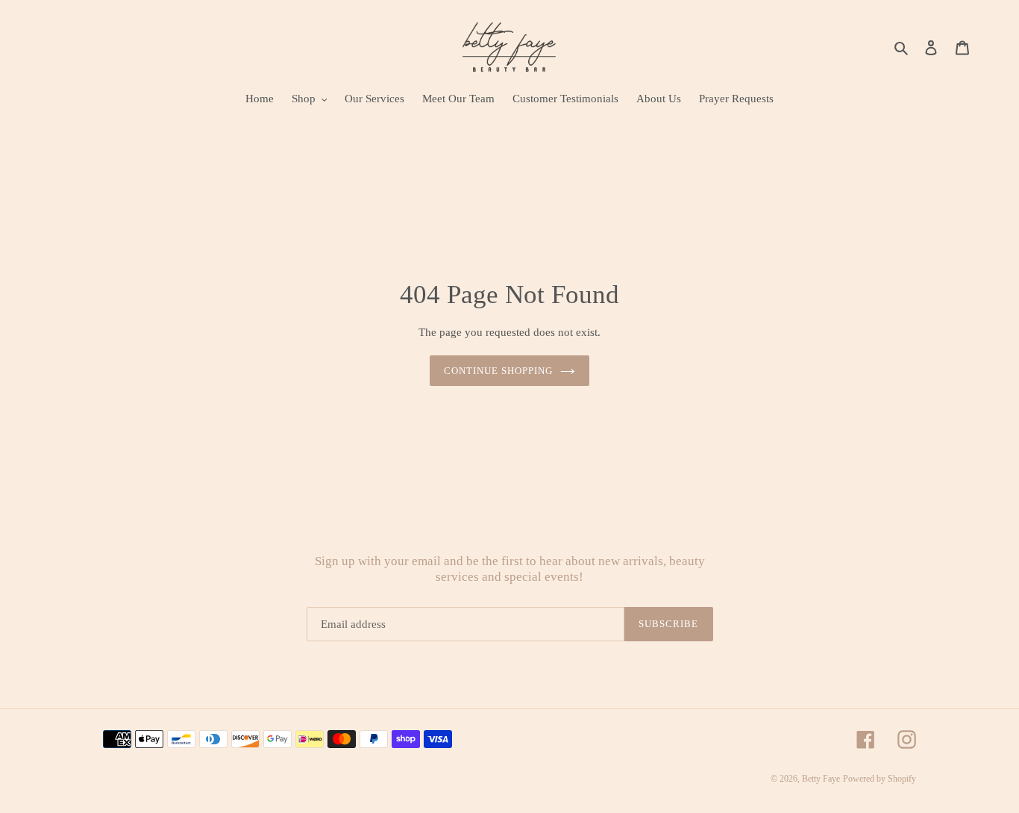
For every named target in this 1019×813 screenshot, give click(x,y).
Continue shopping (499, 370)
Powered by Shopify (879, 778)
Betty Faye (821, 778)
